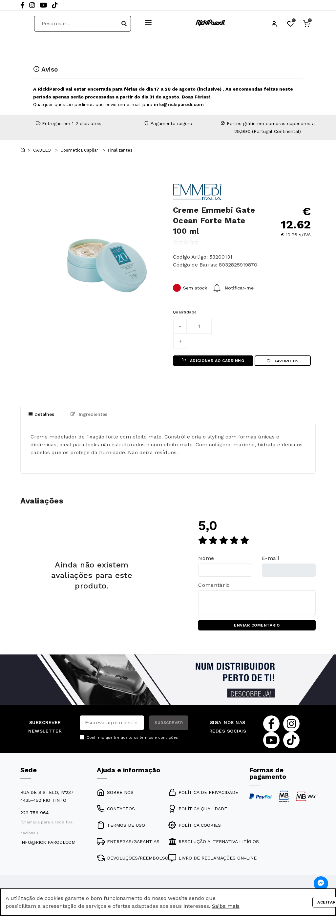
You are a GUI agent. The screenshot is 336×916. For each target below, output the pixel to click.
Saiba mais (226, 906)
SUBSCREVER (169, 722)
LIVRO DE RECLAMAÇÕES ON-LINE (217, 858)
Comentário (214, 585)
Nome (206, 558)
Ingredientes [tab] (92, 414)
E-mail (271, 558)
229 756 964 (34, 812)
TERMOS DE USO (126, 825)
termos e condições (159, 737)
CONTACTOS (121, 808)
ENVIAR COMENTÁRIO (257, 625)
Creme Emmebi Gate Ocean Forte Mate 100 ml (214, 220)
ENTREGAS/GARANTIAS (133, 841)
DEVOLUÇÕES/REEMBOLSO (137, 858)
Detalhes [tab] (44, 414)
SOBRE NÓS (120, 792)
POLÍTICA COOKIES (199, 825)
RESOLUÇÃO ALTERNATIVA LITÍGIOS (218, 841)
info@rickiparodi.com (179, 104)
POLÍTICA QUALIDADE (202, 808)
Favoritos (286, 361)
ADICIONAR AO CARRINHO (216, 360)
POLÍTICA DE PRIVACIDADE (208, 792)
